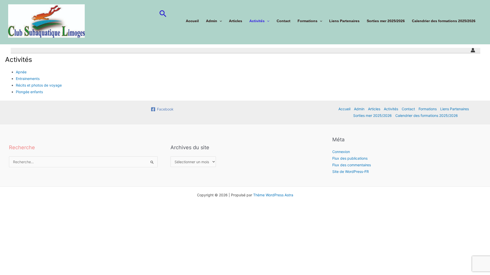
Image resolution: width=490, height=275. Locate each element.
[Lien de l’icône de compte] (473, 50)
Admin (211, 21)
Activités (257, 21)
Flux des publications (350, 158)
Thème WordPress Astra (273, 195)
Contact (283, 21)
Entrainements (28, 78)
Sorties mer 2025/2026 (386, 21)
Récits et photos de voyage (39, 85)
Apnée (21, 72)
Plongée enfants (29, 92)
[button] (163, 14)
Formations (307, 21)
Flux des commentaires (351, 165)
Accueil (192, 21)
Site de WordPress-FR (350, 171)
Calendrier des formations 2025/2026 (443, 21)
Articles (235, 21)
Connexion (341, 151)
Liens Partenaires (344, 21)
